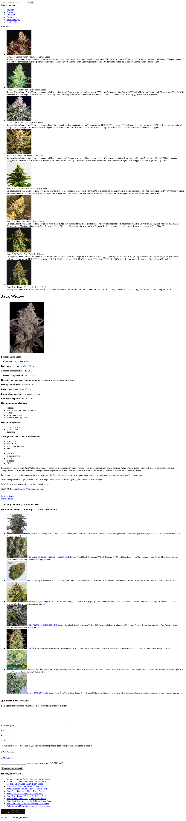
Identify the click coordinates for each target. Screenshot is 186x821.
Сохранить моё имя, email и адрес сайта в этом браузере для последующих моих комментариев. (48, 746)
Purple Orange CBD (36, 533)
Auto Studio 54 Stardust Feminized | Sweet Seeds (28, 803)
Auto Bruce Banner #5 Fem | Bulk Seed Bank (26, 796)
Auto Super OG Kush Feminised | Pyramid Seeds (48, 557)
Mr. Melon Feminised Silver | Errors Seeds (25, 784)
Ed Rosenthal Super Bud (37, 693)
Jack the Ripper (7, 496)
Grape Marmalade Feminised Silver (42, 625)
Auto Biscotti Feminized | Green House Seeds (26, 798)
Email (4, 735)
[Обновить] (7, 758)
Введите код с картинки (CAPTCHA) (44, 763)
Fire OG (30, 580)
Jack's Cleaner (7, 499)
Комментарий (8, 726)
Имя (4, 730)
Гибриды (11, 15)
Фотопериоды (13, 19)
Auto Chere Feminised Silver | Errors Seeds (25, 791)
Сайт (3, 740)
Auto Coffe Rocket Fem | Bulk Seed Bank (25, 793)
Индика (10, 10)
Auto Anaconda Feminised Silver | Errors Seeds (27, 789)
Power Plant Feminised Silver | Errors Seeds (25, 786)
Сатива (10, 12)
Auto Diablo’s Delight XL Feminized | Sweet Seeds (29, 806)
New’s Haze (32, 648)
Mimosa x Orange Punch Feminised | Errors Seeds (28, 779)
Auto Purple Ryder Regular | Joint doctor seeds (47, 601)
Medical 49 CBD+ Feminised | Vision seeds (46, 669)
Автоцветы (12, 17)
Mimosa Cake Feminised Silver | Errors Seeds (26, 781)
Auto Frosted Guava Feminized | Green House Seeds (29, 801)
